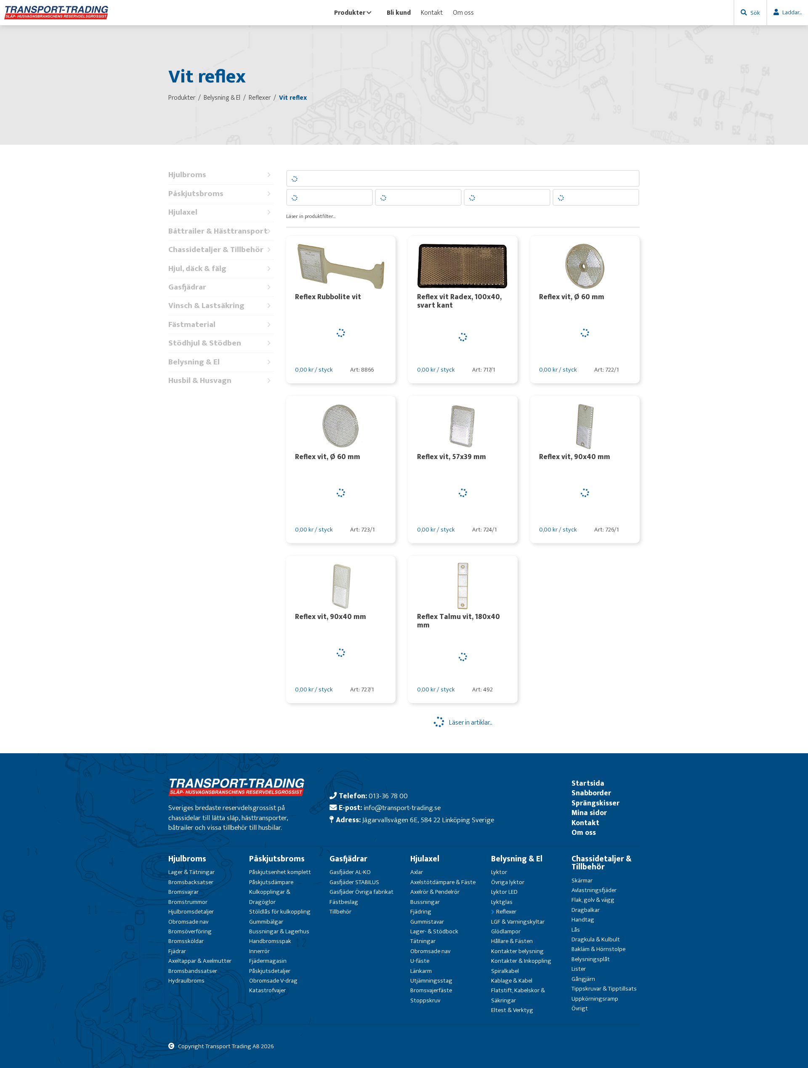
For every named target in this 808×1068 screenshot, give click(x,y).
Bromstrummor (187, 902)
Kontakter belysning (517, 951)
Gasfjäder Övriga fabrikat (361, 892)
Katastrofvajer (267, 990)
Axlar (416, 872)
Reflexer (506, 911)
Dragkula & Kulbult (595, 939)
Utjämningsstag (431, 980)
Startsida (587, 783)
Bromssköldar (186, 941)
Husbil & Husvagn (199, 380)
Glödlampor (506, 931)
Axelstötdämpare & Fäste (443, 882)
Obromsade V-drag (273, 980)
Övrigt (579, 1008)
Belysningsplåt (590, 959)
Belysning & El (194, 362)
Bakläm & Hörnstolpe (598, 949)
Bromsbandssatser (192, 971)
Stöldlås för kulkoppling (280, 911)
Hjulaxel (182, 212)
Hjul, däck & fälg (197, 269)
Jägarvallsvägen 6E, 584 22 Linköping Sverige (428, 820)
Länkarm (421, 971)
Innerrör (259, 951)
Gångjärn (583, 979)
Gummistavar (427, 922)
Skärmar (582, 880)
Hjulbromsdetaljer (191, 911)
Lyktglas (502, 902)
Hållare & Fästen (512, 941)
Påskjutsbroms (195, 194)
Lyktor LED (504, 892)
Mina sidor (589, 813)
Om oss (463, 12)
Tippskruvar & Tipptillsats (604, 988)
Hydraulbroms (186, 980)
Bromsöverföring (190, 931)
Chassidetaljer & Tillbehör (215, 250)
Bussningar (425, 902)
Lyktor (499, 872)
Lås (575, 930)
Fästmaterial (191, 324)
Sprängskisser (595, 803)
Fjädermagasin (268, 961)
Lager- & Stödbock (434, 931)
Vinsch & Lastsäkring (206, 306)
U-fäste (419, 961)
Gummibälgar (266, 922)
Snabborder (591, 793)
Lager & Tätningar (191, 872)
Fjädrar (177, 951)
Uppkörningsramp (594, 999)
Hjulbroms (187, 175)
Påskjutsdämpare (271, 882)
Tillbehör (340, 911)
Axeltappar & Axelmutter (199, 961)
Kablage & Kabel (511, 980)
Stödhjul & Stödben (204, 343)
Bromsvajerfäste (431, 990)
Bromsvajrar (183, 892)
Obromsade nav (188, 922)
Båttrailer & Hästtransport (218, 231)
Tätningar (423, 941)
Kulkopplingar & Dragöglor (269, 897)
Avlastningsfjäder (594, 890)
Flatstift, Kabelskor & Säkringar (518, 995)
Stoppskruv (425, 1000)
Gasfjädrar (187, 287)
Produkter (349, 12)
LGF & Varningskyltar (518, 922)
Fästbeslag (344, 902)
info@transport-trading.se (402, 808)
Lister (578, 969)
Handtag (582, 919)
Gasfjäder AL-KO (350, 872)
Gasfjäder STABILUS (354, 882)
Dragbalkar (585, 910)
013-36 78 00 (388, 796)
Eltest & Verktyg (512, 1010)
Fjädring (420, 911)
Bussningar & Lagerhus (279, 931)
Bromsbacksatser (190, 882)
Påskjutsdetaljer (269, 971)
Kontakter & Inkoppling (521, 961)
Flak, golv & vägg (592, 900)
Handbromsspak (270, 941)
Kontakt (432, 12)
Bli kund (399, 12)
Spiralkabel (505, 971)
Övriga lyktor (507, 882)
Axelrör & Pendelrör (435, 892)
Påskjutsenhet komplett (280, 872)
